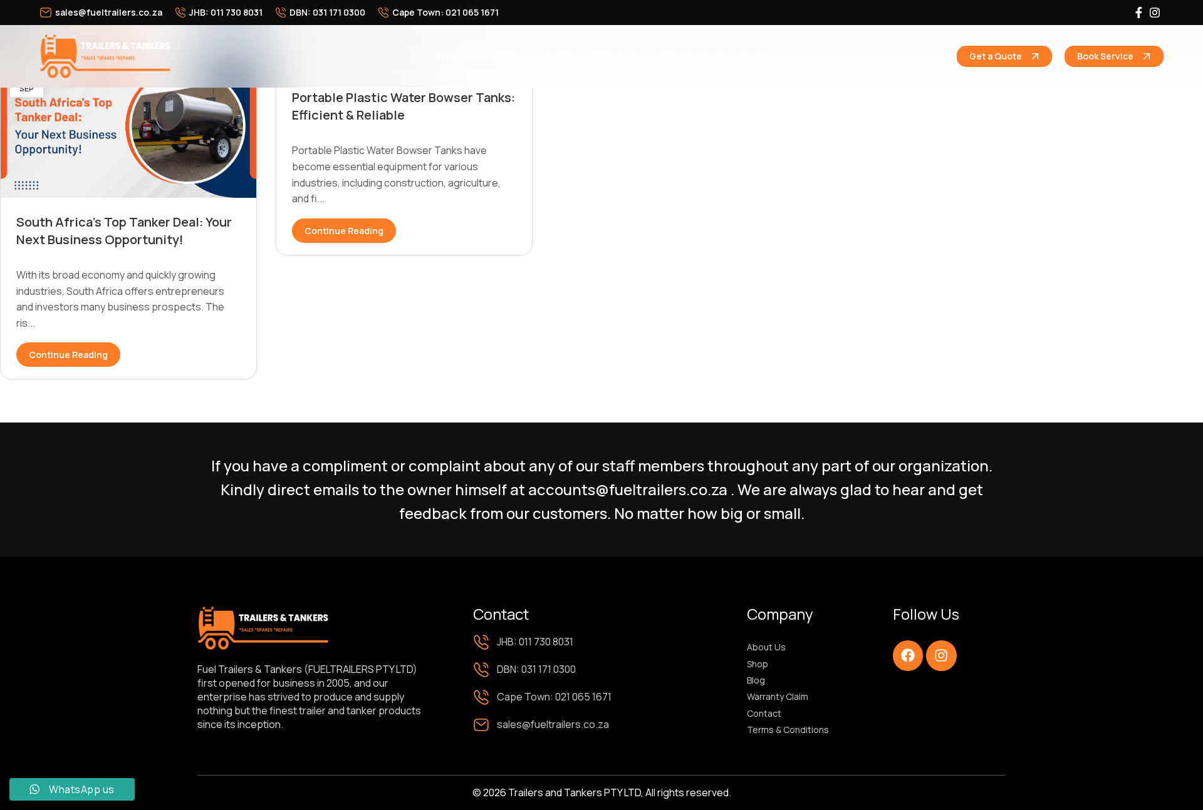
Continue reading (68, 355)
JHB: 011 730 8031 (226, 12)
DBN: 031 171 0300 (327, 12)
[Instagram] (941, 655)
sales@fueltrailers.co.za (108, 12)
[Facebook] (908, 655)
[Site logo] (105, 55)
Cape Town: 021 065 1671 (445, 12)
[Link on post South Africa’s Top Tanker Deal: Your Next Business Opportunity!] (128, 126)
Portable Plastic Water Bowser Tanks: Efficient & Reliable (403, 106)
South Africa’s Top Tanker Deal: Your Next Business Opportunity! (124, 230)
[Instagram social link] (1155, 13)
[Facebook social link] (1138, 13)
